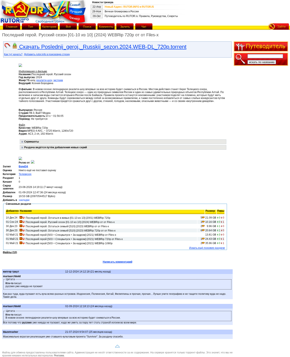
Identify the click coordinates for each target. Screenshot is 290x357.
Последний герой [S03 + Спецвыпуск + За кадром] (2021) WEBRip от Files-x (71, 234)
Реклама (59, 355)
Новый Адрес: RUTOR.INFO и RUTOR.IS (129, 6)
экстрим (58, 80)
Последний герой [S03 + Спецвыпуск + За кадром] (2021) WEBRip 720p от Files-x (74, 239)
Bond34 (23, 166)
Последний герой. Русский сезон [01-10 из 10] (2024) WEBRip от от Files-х (70, 222)
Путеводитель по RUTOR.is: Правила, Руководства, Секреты (141, 16)
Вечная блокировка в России (122, 11)
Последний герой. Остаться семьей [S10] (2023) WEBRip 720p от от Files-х (70, 230)
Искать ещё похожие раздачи (207, 247)
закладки (24, 200)
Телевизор (25, 174)
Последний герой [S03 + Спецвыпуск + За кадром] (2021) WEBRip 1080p (69, 243)
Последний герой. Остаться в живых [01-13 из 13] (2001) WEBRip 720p (68, 217)
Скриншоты (31, 141)
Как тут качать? (13, 54)
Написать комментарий (117, 261)
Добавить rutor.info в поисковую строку (47, 54)
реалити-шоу (44, 80)
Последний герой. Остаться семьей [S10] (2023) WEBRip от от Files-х (67, 226)
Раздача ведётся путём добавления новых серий (55, 147)
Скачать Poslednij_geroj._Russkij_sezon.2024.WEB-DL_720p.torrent (102, 47)
